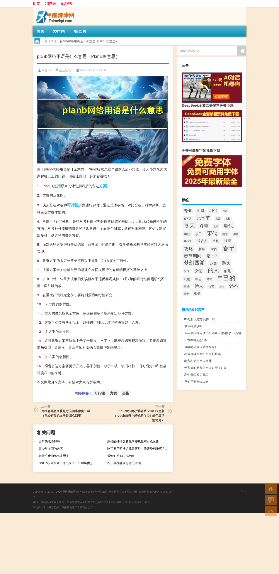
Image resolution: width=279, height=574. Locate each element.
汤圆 (213, 263)
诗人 (199, 286)
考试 (209, 279)
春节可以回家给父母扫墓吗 (202, 354)
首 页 (36, 3)
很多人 (202, 240)
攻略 (188, 248)
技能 (227, 240)
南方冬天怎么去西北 (198, 361)
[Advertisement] (131, 543)
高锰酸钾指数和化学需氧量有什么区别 (133, 441)
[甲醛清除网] (55, 8)
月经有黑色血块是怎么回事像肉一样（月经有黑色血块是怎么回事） (65, 413)
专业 (188, 210)
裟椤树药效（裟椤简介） (201, 347)
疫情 (198, 270)
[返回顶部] (270, 510)
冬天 (189, 225)
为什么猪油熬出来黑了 (54, 455)
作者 (225, 211)
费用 (221, 286)
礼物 (187, 279)
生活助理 (50, 41)
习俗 (213, 210)
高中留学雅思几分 (196, 374)
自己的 (226, 277)
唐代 (228, 225)
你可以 (187, 218)
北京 (216, 226)
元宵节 (203, 217)
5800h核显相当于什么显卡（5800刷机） (66, 463)
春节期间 (192, 255)
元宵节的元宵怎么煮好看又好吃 (205, 367)
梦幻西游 (194, 262)
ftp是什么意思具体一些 (199, 319)
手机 (216, 241)
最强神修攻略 (193, 326)
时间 (214, 248)
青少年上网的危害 (51, 448)
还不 (233, 285)
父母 (186, 271)
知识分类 (67, 3)
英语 (187, 286)
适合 (186, 293)
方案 (103, 186)
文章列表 (50, 3)
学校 (187, 234)
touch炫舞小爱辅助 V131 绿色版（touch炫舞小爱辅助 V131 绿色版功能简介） (139, 415)
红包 (198, 279)
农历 (217, 218)
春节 (229, 247)
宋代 (212, 233)
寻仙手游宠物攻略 (196, 381)
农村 (227, 218)
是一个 (212, 255)
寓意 (225, 234)
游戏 (226, 263)
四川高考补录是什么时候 (124, 463)
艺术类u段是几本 (195, 340)
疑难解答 (144, 491)
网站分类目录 (99, 491)
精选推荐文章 (116, 491)
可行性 (73, 205)
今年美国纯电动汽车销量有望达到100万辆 (212, 333)
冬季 (204, 225)
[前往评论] (270, 500)
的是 (227, 270)
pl (49, 70)
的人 (213, 270)
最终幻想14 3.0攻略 (120, 455)
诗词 (211, 286)
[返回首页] (270, 489)
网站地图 (131, 491)
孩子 (198, 233)
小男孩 (242, 491)
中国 (200, 210)
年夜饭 (188, 241)
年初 (235, 234)
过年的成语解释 (49, 441)
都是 (197, 293)
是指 (57, 186)
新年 (201, 248)
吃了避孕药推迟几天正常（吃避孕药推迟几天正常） (139, 448)
